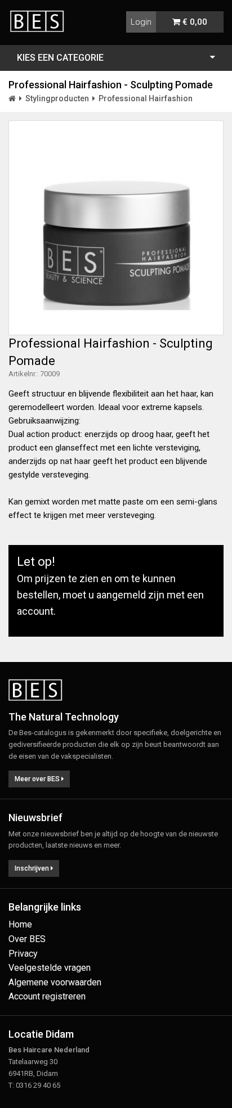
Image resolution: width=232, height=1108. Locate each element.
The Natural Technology (63, 717)
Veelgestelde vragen (49, 967)
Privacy (23, 953)
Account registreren (47, 996)
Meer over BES (38, 779)
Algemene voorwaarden (54, 982)
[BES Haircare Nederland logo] (41, 14)
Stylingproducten (57, 98)
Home (20, 924)
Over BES (27, 939)
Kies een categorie (60, 57)
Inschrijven (33, 868)
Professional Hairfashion (146, 98)
